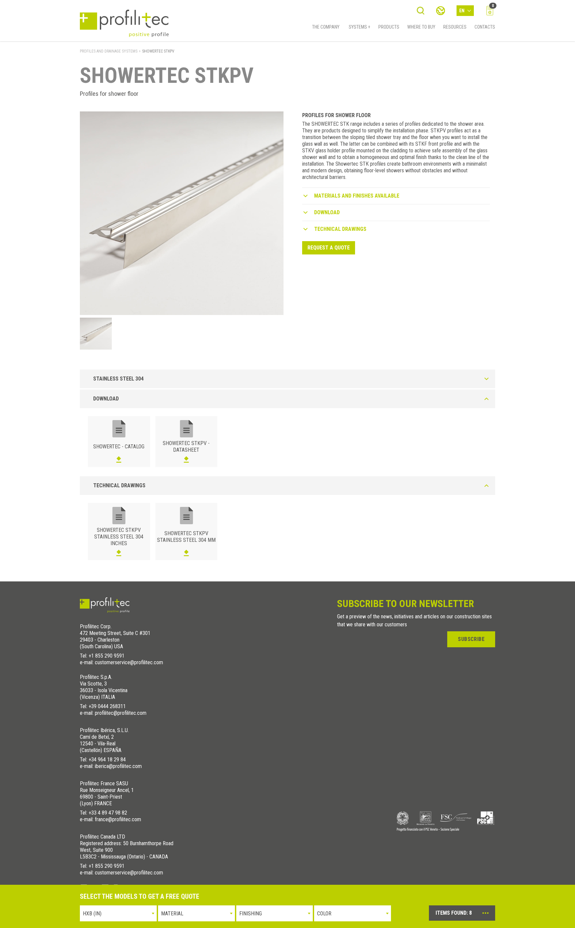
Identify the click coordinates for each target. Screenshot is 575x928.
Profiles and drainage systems (108, 51)
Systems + (359, 27)
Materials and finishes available (356, 196)
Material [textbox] (172, 913)
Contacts (485, 27)
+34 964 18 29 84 (107, 759)
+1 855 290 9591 (106, 656)
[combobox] (118, 913)
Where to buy (421, 27)
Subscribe (471, 639)
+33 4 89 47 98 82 (108, 813)
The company (325, 27)
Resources (455, 27)
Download (327, 212)
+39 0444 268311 (107, 706)
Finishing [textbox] (250, 913)
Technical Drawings (340, 229)
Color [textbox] (324, 913)
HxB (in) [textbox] (92, 913)
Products (388, 27)
